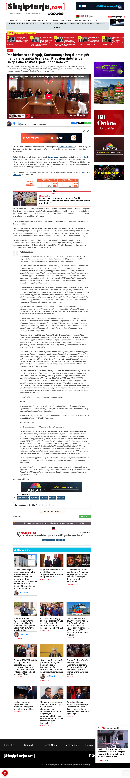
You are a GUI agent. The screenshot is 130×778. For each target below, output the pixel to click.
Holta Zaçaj (85, 172)
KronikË (34, 20)
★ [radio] (39, 505)
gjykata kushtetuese (23, 497)
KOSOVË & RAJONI (72, 20)
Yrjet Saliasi (24, 634)
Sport (62, 20)
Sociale (18, 24)
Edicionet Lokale (21, 20)
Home (12, 20)
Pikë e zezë (101, 24)
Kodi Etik (9, 745)
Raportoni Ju (72, 745)
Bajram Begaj (53, 157)
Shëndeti (48, 20)
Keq (52, 540)
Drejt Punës (25, 24)
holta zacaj (44, 497)
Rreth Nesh (50, 745)
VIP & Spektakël (58, 24)
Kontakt (28, 745)
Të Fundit (12, 24)
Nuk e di (60, 540)
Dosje (79, 24)
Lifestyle (49, 24)
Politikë (41, 20)
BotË (80, 20)
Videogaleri (94, 24)
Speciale (33, 24)
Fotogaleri (85, 24)
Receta (66, 24)
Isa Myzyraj (24, 592)
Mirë (45, 540)
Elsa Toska (17, 175)
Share (74, 122)
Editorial (93, 20)
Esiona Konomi (18, 123)
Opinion (101, 20)
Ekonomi (56, 20)
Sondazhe (57, 27)
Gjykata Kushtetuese (66, 147)
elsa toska (52, 497)
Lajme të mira (41, 24)
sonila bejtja (60, 497)
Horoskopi (72, 24)
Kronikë (10, 50)
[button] (5, 773)
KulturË (86, 20)
